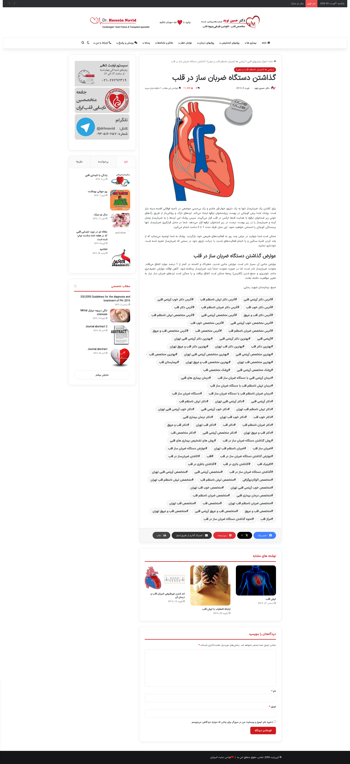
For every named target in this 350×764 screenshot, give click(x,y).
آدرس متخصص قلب (207, 331)
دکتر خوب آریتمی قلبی (214, 409)
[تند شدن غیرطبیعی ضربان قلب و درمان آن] (165, 577)
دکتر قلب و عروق (177, 425)
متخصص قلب (211, 503)
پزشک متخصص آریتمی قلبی (254, 370)
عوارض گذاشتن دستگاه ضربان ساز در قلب (245, 456)
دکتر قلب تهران (205, 425)
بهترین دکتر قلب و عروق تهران (188, 346)
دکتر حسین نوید (261, 88)
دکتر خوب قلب (262, 417)
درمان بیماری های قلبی (195, 378)
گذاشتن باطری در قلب (201, 464)
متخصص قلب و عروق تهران (169, 511)
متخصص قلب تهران (181, 503)
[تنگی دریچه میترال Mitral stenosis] (120, 315)
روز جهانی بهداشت (97, 191)
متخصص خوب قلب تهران (206, 488)
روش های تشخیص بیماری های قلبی (192, 441)
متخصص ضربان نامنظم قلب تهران (250, 503)
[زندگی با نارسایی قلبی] (120, 180)
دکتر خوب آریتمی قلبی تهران (175, 409)
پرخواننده (103, 162)
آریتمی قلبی (264, 339)
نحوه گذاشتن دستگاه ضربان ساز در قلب (228, 519)
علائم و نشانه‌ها (165, 43)
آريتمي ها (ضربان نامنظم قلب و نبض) (226, 61)
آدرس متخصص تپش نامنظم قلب (171, 315)
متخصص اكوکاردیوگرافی (257, 480)
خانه (264, 43)
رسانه (147, 43)
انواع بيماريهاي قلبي (257, 61)
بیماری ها (251, 43)
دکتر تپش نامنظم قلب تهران (253, 409)
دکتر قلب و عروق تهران (257, 433)
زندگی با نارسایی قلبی (96, 175)
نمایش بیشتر (102, 375)
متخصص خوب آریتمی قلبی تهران (251, 488)
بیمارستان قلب (168, 362)
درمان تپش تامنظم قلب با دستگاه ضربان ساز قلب (240, 386)
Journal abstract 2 (96, 327)
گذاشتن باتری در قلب (235, 464)
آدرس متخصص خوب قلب (206, 323)
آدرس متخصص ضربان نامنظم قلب (250, 331)
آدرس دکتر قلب (183, 307)
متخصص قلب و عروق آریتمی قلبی (215, 511)
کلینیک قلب (264, 464)
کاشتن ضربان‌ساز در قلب (183, 456)
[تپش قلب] (256, 580)
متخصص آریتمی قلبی (208, 472)
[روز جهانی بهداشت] (120, 200)
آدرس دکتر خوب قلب (258, 307)
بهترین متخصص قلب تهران (254, 362)
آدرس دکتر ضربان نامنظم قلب (219, 307)
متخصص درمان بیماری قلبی (254, 495)
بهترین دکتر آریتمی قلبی (233, 339)
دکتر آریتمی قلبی (261, 401)
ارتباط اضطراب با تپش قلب (216, 609)
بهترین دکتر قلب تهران (228, 346)
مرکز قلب (266, 519)
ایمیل (272, 707)
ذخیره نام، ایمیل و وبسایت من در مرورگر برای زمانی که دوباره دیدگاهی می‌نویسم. (232, 722)
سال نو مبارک (100, 215)
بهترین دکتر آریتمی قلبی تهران (192, 339)
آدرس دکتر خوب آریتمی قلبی (175, 299)
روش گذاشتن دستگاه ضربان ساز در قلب (247, 441)
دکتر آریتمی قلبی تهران (228, 401)
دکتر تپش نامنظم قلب (192, 401)
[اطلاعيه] (120, 258)
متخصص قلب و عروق (258, 511)
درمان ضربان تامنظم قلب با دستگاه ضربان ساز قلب (240, 393)
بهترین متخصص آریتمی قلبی (253, 354)
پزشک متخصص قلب (215, 370)
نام (273, 691)
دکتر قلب (228, 425)
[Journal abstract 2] (120, 335)
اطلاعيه (103, 249)
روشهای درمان (206, 43)
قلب (209, 456)
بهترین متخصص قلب (162, 354)
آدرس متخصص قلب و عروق (169, 331)
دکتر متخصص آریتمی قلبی (219, 433)
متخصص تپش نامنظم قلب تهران (171, 480)
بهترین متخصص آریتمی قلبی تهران (205, 354)
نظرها (79, 162)
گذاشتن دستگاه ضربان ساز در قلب (250, 472)
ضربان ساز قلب (262, 448)
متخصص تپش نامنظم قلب (217, 480)
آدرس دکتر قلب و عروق (257, 315)
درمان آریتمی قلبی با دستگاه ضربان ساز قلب (244, 378)
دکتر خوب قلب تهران (232, 417)
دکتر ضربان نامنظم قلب (256, 425)
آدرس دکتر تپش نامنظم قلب (217, 299)
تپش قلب (271, 599)
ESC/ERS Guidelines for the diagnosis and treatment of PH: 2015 (105, 299)
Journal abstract (97, 349)
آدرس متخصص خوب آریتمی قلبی (251, 323)
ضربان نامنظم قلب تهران (229, 448)
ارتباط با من (102, 43)
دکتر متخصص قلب (182, 433)
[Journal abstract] (120, 358)
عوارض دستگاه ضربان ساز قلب (186, 448)
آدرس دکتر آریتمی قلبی (257, 299)
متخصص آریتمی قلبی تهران (169, 472)
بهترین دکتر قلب (261, 346)
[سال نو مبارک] (120, 220)
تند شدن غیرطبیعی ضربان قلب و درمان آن (168, 595)
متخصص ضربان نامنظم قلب (210, 495)
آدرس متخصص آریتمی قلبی (218, 315)
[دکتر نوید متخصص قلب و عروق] (175, 22)
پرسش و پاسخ (126, 43)
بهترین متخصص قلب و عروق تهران (207, 362)
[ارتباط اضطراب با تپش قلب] (210, 585)
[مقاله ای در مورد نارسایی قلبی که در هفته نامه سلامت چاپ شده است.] (120, 232)
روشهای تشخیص (230, 43)
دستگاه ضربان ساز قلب (186, 393)
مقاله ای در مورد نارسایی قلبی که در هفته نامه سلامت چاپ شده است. (91, 235)
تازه (126, 162)
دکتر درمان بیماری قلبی (197, 417)
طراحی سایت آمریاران (220, 757)
